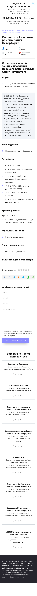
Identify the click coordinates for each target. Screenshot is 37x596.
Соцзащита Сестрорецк (19, 385)
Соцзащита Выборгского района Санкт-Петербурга (18, 485)
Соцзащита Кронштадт (18, 364)
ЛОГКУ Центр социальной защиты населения (18, 533)
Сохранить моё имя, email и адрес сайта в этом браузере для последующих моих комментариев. (19, 333)
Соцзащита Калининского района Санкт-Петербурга (18, 509)
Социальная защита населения (19, 5)
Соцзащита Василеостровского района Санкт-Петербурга (18, 459)
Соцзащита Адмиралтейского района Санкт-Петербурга (18, 432)
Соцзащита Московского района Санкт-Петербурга (18, 408)
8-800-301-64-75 (12, 17)
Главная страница (9, 31)
